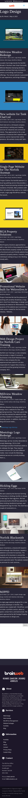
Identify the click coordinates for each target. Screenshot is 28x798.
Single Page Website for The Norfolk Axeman (12, 169)
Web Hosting (7, 718)
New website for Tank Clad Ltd (13, 115)
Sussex (24, 438)
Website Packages (8, 723)
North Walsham (4, 122)
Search (25, 625)
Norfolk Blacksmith (12, 537)
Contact (5, 747)
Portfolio (6, 726)
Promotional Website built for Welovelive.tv (13, 288)
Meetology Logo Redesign (10, 434)
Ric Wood (5, 16)
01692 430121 (17, 679)
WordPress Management (10, 721)
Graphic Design (19, 399)
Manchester (3, 239)
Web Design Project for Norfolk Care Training (12, 341)
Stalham (2, 60)
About (5, 745)
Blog (4, 728)
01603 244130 (10, 678)
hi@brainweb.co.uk (11, 779)
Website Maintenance (12, 239)
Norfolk (24, 57)
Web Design (8, 60)
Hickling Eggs (8, 485)
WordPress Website (17, 60)
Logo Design (18, 57)
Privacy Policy (7, 750)
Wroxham (2, 545)
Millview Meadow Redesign (11, 53)
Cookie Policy (7, 752)
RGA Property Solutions (8, 233)
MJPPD (4, 591)
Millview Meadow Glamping (11, 395)
